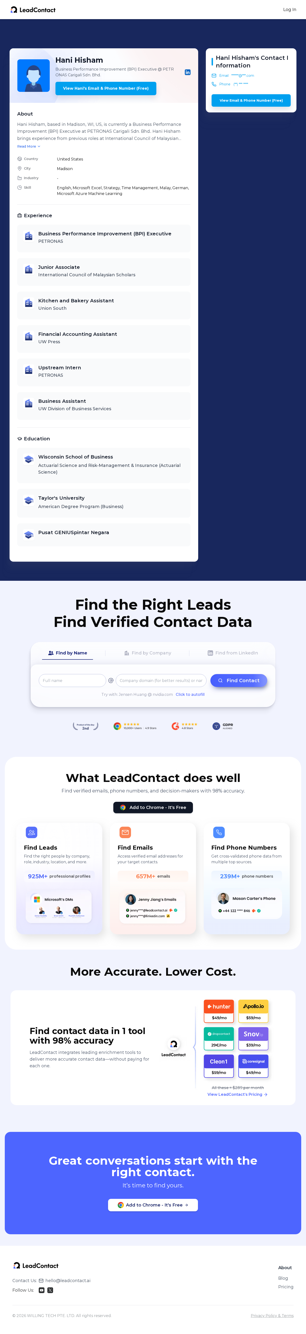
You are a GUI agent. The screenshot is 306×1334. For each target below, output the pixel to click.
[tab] (67, 653)
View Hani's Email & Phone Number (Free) (106, 88)
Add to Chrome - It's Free (158, 807)
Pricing (286, 1287)
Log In (289, 9)
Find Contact (243, 680)
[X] (50, 1290)
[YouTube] (41, 1290)
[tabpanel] (153, 685)
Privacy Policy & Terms (272, 1315)
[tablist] (153, 653)
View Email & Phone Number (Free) (251, 100)
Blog (283, 1278)
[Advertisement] (153, 33)
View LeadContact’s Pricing (235, 1094)
